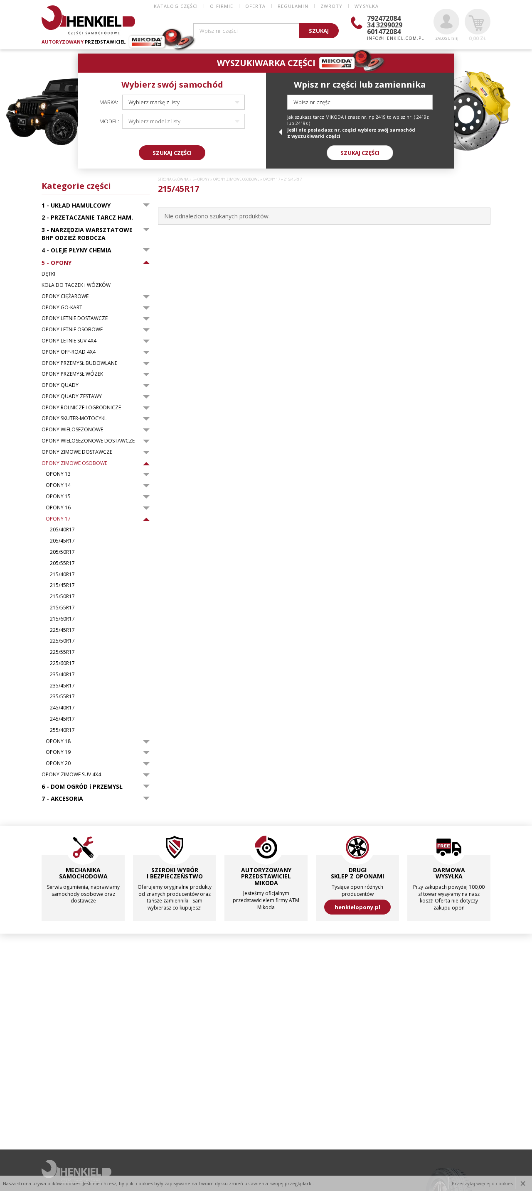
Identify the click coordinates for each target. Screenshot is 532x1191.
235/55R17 (62, 696)
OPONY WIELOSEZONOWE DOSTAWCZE (88, 441)
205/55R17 (62, 563)
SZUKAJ (319, 30)
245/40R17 (62, 707)
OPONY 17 (58, 519)
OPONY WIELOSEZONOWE (72, 429)
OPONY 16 (58, 507)
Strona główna (173, 179)
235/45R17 (62, 685)
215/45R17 (62, 585)
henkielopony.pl (357, 907)
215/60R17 (62, 619)
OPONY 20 (58, 763)
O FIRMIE (221, 6)
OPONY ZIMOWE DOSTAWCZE (77, 452)
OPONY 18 (58, 741)
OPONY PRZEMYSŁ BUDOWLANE (79, 363)
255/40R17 (62, 730)
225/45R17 (62, 630)
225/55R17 (62, 652)
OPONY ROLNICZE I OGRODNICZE (81, 407)
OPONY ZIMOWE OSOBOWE (74, 463)
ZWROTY (331, 6)
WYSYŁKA (367, 6)
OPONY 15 (58, 496)
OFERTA (255, 6)
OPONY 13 (58, 474)
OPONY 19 (58, 752)
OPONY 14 (58, 485)
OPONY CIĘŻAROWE (65, 296)
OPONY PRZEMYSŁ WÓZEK (72, 374)
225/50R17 (62, 641)
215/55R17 (62, 607)
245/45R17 (62, 719)
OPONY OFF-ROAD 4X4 (69, 352)
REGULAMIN (293, 6)
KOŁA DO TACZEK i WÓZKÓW (76, 285)
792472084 (384, 18)
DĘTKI (48, 274)
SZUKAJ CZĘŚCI (172, 153)
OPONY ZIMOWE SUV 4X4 (71, 774)
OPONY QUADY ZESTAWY (72, 396)
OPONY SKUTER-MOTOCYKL (74, 418)
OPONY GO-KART (62, 307)
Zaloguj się (446, 38)
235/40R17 (62, 674)
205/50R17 (62, 552)
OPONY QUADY (60, 385)
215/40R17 (62, 574)
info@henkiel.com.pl (395, 38)
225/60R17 (62, 663)
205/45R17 (62, 541)
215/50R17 (62, 596)
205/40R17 (62, 529)
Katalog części (176, 6)
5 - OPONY (200, 179)
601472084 (384, 31)
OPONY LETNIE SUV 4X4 (69, 340)
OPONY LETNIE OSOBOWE (72, 329)
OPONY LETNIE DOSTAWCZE (75, 318)
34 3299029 (384, 24)
